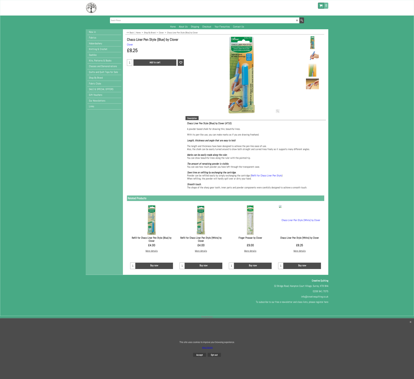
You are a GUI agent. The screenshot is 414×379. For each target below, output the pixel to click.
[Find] (301, 20)
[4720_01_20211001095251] (312, 83)
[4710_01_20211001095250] (312, 56)
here (326, 302)
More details (152, 251)
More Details (207, 347)
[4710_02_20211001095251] (312, 70)
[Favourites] (181, 63)
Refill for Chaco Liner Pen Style (266, 175)
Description (192, 118)
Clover (130, 44)
